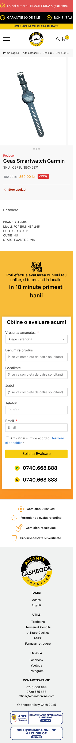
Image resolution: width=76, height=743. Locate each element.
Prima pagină (11, 52)
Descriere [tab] (10, 210)
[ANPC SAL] (36, 717)
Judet (9, 385)
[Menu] (9, 39)
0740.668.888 (40, 468)
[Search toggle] (58, 39)
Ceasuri (47, 52)
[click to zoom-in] (33, 101)
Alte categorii (31, 52)
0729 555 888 (36, 691)
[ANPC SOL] (36, 733)
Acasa (36, 600)
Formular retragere (38, 643)
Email (10, 421)
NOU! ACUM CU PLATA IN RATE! (37, 26)
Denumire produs (19, 350)
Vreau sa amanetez (21, 332)
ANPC (38, 638)
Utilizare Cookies (37, 632)
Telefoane (38, 621)
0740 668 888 (36, 687)
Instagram (36, 671)
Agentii (36, 605)
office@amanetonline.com (36, 696)
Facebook (36, 660)
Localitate (13, 368)
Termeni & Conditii (38, 627)
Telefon (11, 403)
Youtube (36, 665)
